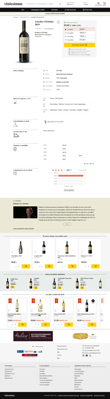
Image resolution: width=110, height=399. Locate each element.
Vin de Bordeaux (78, 373)
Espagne (15, 17)
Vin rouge (59, 70)
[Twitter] (90, 355)
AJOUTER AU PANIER (78, 45)
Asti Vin (76, 387)
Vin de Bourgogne (79, 371)
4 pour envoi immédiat (72, 22)
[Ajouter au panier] (12, 287)
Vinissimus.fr (8, 371)
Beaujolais (77, 376)
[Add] (26, 266)
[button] (98, 4)
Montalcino (77, 384)
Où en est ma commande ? (92, 345)
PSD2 (21, 351)
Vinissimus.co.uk (9, 373)
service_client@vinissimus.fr (93, 353)
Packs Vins (88, 10)
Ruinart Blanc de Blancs (46, 376)
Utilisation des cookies (99, 395)
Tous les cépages (44, 384)
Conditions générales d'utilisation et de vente (68, 395)
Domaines (54, 10)
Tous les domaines (45, 382)
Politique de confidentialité (86, 395)
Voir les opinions (69, 190)
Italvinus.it (7, 376)
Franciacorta (77, 382)
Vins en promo (71, 10)
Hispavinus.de (8, 378)
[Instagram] (83, 355)
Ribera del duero (78, 380)
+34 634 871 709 (89, 348)
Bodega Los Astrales (41, 32)
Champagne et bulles (38, 10)
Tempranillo (38, 36)
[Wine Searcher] (85, 336)
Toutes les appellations (46, 380)
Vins (22, 10)
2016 (71, 186)
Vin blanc (42, 371)
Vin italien (42, 373)
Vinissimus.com (9, 369)
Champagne (77, 369)
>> (67, 224)
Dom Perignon (43, 378)
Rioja (75, 378)
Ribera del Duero (24, 17)
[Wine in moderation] (29, 356)
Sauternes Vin (78, 389)
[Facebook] (87, 355)
